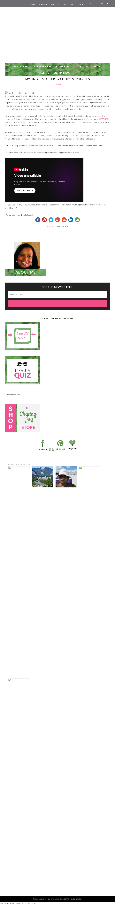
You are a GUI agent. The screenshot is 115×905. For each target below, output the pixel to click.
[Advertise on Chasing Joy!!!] (22, 349)
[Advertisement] (57, 20)
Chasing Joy (57, 47)
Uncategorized (62, 226)
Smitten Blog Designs (72, 899)
